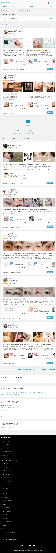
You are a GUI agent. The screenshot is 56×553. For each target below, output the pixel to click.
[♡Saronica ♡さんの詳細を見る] (28, 298)
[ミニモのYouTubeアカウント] (34, 546)
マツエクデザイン (7, 485)
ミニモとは (5, 497)
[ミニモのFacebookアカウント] (30, 546)
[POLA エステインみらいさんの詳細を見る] (28, 50)
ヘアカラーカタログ (7, 470)
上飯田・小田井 (16, 392)
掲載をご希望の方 (7, 511)
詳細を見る (50, 69)
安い (2, 416)
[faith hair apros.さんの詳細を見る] (28, 344)
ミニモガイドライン (7, 522)
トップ (2, 10)
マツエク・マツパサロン (8, 448)
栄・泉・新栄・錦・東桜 (6, 392)
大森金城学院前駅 (20, 380)
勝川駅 (35, 380)
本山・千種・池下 (32, 392)
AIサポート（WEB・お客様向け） (10, 539)
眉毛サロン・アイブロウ (8, 451)
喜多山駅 (13, 380)
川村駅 (8, 380)
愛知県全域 (16, 394)
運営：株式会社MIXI (7, 500)
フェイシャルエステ (5, 413)
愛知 (13, 10)
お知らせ (5, 504)
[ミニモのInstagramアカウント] (22, 546)
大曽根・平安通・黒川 (20, 10)
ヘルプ (4, 536)
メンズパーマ (6, 478)
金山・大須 (40, 392)
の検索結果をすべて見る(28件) (36, 369)
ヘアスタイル (6, 463)
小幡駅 (31, 380)
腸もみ (2, 407)
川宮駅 (27, 380)
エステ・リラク (8, 10)
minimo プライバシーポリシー (9, 529)
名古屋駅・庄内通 (23, 392)
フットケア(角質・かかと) (11, 407)
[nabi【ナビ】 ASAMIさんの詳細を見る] (28, 163)
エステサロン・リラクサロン (9, 455)
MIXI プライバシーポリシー (9, 532)
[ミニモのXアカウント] (26, 546)
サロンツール (6, 514)
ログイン (53, 3)
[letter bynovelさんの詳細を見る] (28, 253)
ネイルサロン (3, 427)
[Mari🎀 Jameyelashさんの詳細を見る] (28, 208)
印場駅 (40, 380)
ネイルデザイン (6, 481)
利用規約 (5, 525)
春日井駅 (45, 380)
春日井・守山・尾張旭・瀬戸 (7, 394)
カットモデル (6, 488)
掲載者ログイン (6, 518)
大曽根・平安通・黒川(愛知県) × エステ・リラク (30, 133)
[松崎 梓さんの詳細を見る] (28, 94)
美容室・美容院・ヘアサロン (9, 441)
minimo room (6, 507)
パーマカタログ (6, 474)
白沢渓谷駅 (3, 380)
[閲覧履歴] (48, 3)
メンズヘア (5, 467)
